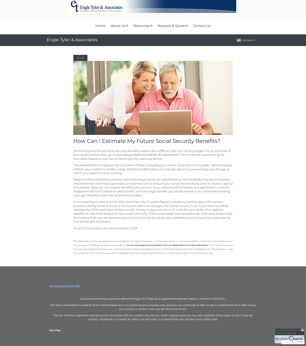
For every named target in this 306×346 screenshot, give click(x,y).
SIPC (222, 298)
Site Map (55, 330)
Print (80, 57)
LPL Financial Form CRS (64, 286)
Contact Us (202, 26)
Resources (141, 26)
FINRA (214, 298)
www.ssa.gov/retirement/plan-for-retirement (147, 154)
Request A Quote (171, 26)
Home (100, 26)
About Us (118, 26)
